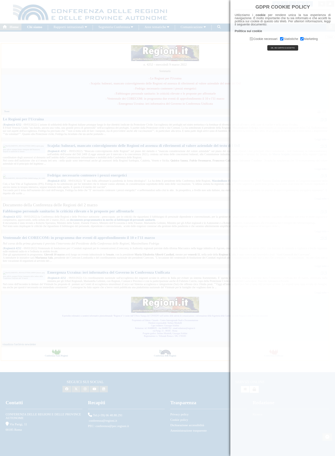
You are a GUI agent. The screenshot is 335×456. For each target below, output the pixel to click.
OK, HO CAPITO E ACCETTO (283, 48)
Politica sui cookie (248, 31)
